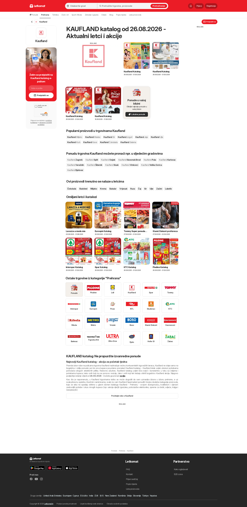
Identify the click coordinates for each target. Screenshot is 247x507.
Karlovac (167, 160)
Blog (111, 15)
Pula (150, 160)
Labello (168, 188)
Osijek (108, 160)
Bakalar (112, 188)
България (67, 495)
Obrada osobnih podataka (117, 504)
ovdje (122, 376)
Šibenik (94, 165)
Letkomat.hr (48, 504)
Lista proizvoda (135, 15)
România (122, 495)
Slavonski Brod (129, 160)
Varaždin (75, 165)
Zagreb (74, 160)
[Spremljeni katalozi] (190, 6)
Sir (145, 188)
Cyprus (76, 495)
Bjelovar (75, 170)
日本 (96, 495)
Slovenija (137, 495)
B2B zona (178, 474)
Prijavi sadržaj (132, 479)
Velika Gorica (151, 165)
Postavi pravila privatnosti (66, 504)
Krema (103, 188)
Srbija (129, 495)
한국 (102, 495)
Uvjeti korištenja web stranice (91, 504)
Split (92, 160)
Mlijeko (93, 188)
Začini (159, 188)
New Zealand (111, 495)
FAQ (128, 469)
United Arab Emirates (52, 495)
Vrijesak (123, 188)
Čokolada (71, 188)
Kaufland (74, 137)
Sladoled (83, 188)
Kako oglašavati (181, 469)
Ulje (151, 188)
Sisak (111, 165)
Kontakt (129, 474)
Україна (153, 495)
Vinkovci (130, 165)
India (91, 495)
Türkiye (145, 495)
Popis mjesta (121, 15)
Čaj (139, 188)
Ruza (132, 188)
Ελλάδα (84, 495)
